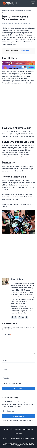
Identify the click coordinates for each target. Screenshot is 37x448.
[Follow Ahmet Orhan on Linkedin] (26, 317)
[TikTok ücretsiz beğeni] (18, 67)
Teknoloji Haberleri (28, 429)
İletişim (32, 438)
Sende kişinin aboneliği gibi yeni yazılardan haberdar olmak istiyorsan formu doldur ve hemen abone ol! (17, 404)
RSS (4, 429)
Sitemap (8, 429)
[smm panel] (18, 63)
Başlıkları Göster (25, 50)
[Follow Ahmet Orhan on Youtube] (22, 317)
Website (6, 378)
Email (5, 369)
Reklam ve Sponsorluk (22, 438)
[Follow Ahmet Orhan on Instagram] (19, 317)
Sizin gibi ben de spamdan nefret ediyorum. (18, 420)
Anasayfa (5, 438)
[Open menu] (33, 3)
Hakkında (12, 438)
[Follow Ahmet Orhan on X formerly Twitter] (15, 317)
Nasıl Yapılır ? (6, 10)
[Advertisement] (18, 105)
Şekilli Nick (18, 433)
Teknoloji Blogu (16, 429)
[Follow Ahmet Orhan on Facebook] (12, 317)
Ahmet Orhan (9, 23)
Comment (7, 334)
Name (5, 360)
